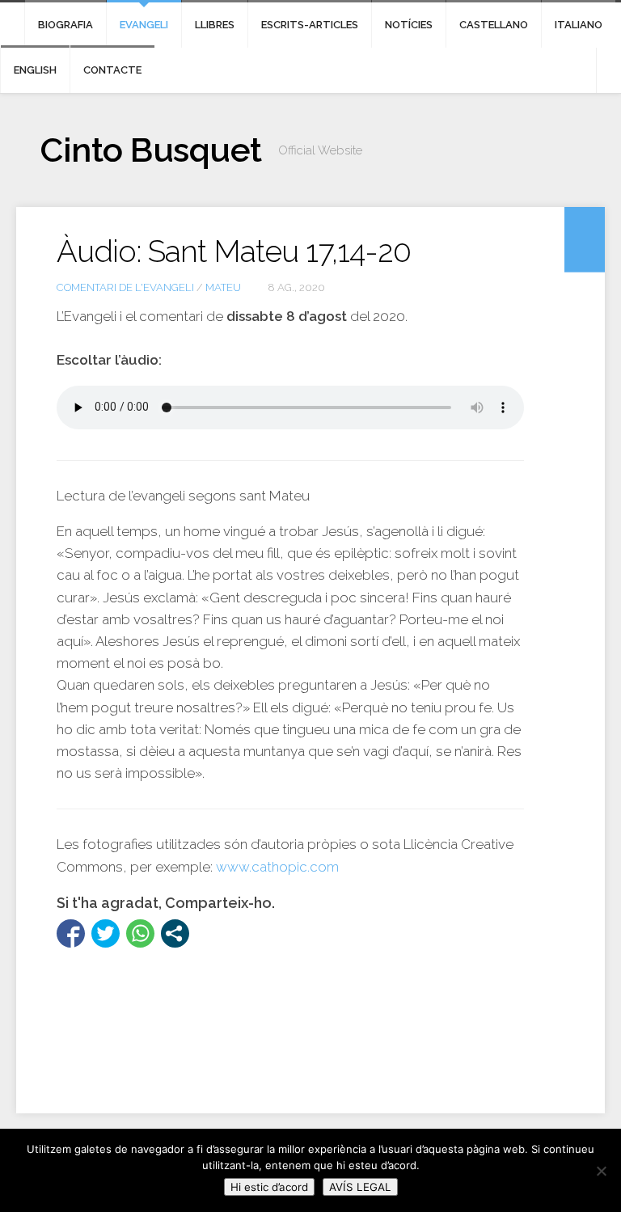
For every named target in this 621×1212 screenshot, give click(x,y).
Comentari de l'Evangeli (125, 287)
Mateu (223, 287)
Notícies (409, 25)
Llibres (214, 25)
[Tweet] (105, 933)
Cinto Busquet (151, 150)
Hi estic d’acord (269, 1186)
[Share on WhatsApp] (140, 933)
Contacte (112, 70)
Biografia (65, 25)
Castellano (493, 25)
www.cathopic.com (277, 867)
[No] (601, 1171)
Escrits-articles (309, 25)
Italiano (578, 25)
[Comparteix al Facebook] (71, 933)
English (35, 70)
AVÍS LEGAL (360, 1186)
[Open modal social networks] (175, 933)
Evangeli (144, 25)
